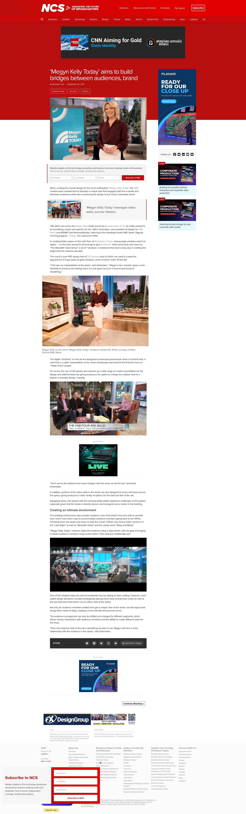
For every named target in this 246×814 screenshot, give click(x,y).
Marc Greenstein (82, 734)
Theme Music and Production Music (164, 766)
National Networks (130, 771)
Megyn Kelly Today (65, 736)
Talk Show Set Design (107, 736)
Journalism (127, 766)
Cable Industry (129, 774)
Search (181, 8)
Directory (165, 7)
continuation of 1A (116, 226)
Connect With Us (187, 748)
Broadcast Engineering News (134, 792)
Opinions (123, 7)
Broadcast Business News (133, 754)
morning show (77, 736)
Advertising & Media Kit (77, 754)
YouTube (182, 769)
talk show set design (57, 740)
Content (66, 19)
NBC (136, 188)
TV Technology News (158, 786)
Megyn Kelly (81, 226)
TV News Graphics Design (124, 736)
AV (204, 19)
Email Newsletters (185, 754)
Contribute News (185, 757)
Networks (125, 734)
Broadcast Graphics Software (106, 774)
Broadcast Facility (157, 783)
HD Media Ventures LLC (136, 800)
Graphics (85, 91)
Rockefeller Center (103, 241)
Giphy (181, 778)
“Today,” (72, 235)
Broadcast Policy (129, 760)
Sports (139, 19)
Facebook (182, 763)
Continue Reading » (133, 703)
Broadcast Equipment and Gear (162, 780)
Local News (128, 780)
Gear (182, 19)
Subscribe (198, 8)
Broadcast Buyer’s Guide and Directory (108, 749)
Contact (181, 760)
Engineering (169, 19)
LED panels (93, 256)
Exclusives (73, 91)
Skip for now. (51, 810)
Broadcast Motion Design (160, 760)
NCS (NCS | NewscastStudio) (112, 800)
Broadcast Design (58, 91)
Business (53, 19)
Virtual (117, 19)
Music (128, 19)
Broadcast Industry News (132, 757)
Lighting (194, 19)
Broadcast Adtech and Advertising (136, 789)
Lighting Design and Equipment (107, 769)
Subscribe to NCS (185, 751)
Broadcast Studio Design (160, 754)
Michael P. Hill (58, 84)
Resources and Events (145, 7)
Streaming (80, 19)
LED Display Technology (104, 757)
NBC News (70, 738)
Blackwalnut (54, 734)
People (126, 763)
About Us (73, 748)
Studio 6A (106, 244)
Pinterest (182, 775)
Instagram (182, 781)
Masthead (72, 751)
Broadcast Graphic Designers (106, 771)
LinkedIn (182, 772)
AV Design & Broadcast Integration (108, 754)
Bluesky (181, 766)
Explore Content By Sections (133, 749)
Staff (43, 748)
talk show (85, 738)
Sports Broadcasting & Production (163, 774)
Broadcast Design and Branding (162, 763)
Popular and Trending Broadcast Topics (162, 749)
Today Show (74, 740)
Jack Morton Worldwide (67, 734)
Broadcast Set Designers (105, 763)
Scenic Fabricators (102, 766)
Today (67, 740)
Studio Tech (152, 19)
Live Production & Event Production (163, 777)
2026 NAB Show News (159, 789)
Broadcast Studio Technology (161, 757)
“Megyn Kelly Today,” (119, 188)
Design (105, 19)
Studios (93, 19)
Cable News (128, 777)
